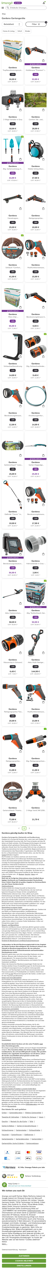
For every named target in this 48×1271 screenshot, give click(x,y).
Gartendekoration (31, 1104)
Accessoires (11, 870)
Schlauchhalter (34, 1130)
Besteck (21, 874)
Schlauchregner (8, 1130)
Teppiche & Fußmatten (10, 1117)
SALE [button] (20, 31)
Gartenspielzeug (32, 1143)
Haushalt (5, 1134)
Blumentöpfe (12, 1106)
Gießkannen (28, 1134)
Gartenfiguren (16, 1134)
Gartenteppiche (7, 1139)
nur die (10, 974)
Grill (27, 1102)
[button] (12, 24)
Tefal (31, 1121)
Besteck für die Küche (18, 1121)
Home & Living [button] (8, 31)
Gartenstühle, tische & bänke (13, 1143)
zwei (41, 1044)
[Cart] (20, 60)
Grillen (4, 1113)
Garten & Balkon (8, 1126)
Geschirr (27, 874)
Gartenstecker (21, 1130)
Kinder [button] (27, 31)
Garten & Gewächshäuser (26, 1126)
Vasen (33, 874)
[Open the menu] (2, 8)
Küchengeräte (6, 876)
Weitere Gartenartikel (33, 1113)
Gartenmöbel (36, 1139)
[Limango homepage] (7, 3)
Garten (4, 855)
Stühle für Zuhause (29, 1117)
